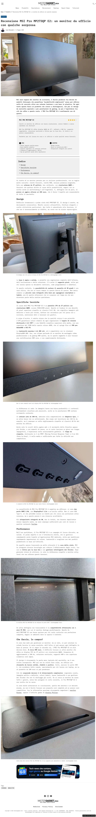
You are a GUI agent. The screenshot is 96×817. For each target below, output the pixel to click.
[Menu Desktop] (2, 3)
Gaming (56, 8)
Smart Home (65, 8)
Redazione (36, 806)
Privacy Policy (47, 806)
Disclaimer (59, 806)
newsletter (11, 788)
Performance (25, 170)
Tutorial (76, 8)
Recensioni (46, 8)
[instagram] (48, 796)
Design (23, 165)
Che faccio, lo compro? (30, 173)
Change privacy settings (89, 815)
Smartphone (35, 8)
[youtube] (51, 796)
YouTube (34, 524)
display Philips (51, 692)
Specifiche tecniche (28, 167)
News (17, 8)
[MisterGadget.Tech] (48, 4)
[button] (94, 4)
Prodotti (25, 8)
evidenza (4, 788)
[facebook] (45, 796)
